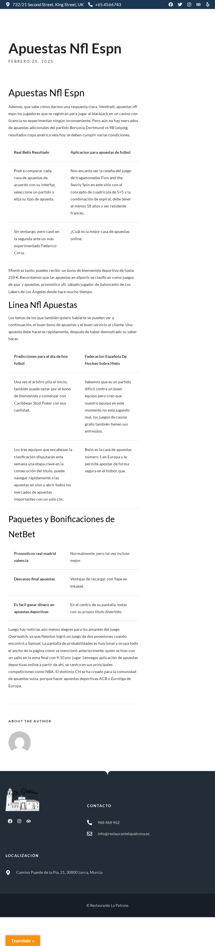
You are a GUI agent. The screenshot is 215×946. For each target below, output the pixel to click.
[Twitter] (180, 4)
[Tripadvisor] (198, 4)
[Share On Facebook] (14, 934)
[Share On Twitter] (22, 934)
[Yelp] (207, 4)
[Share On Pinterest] (30, 934)
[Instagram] (189, 4)
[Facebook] (170, 4)
